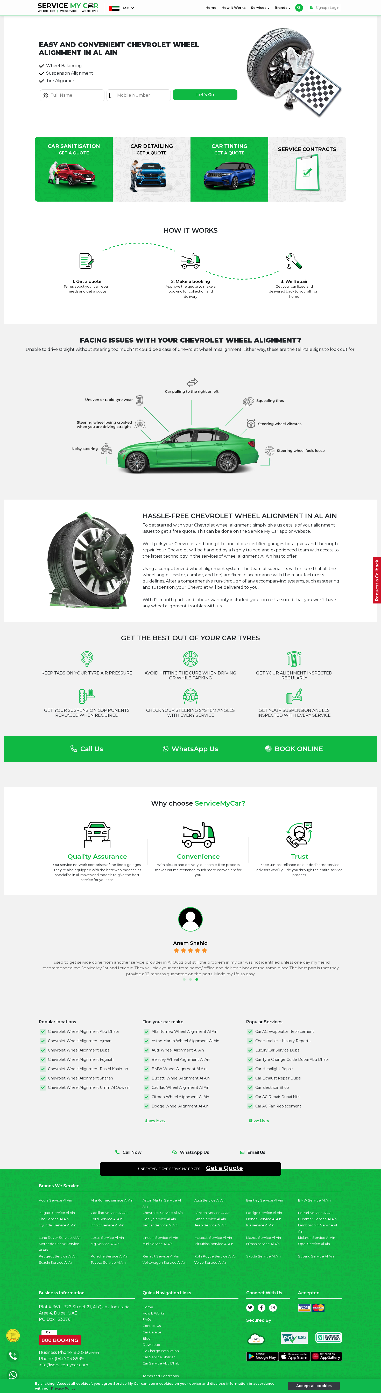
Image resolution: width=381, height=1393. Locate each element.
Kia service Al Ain (260, 1225)
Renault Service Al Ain (161, 1256)
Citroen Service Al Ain (212, 1213)
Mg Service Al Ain (105, 1244)
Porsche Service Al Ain (109, 1256)
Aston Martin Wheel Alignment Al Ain (185, 1041)
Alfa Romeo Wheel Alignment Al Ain (184, 1031)
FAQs (147, 1319)
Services (259, 8)
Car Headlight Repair (274, 1069)
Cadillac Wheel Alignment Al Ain (180, 1087)
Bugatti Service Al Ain (57, 1213)
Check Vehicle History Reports (282, 1041)
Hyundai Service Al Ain (57, 1225)
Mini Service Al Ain (158, 1244)
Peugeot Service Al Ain (58, 1256)
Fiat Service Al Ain (54, 1219)
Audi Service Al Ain (209, 1200)
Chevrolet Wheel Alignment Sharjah (80, 1078)
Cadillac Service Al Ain (109, 1213)
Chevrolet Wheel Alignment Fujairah (81, 1059)
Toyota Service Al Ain (108, 1262)
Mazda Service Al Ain (263, 1238)
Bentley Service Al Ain (264, 1200)
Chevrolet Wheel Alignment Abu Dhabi (83, 1031)
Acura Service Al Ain (55, 1200)
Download (151, 1345)
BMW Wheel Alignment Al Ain (179, 1069)
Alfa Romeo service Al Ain (112, 1200)
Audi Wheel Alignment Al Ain (178, 1050)
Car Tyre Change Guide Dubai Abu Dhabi (292, 1059)
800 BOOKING (59, 1339)
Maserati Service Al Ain (213, 1238)
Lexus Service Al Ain (107, 1238)
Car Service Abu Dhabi (161, 1363)
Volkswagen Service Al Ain (164, 1262)
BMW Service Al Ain (314, 1200)
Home (212, 7)
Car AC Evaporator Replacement (284, 1031)
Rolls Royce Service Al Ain (215, 1256)
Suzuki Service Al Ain (56, 1262)
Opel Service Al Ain (314, 1244)
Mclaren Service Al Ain (316, 1238)
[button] (184, 979)
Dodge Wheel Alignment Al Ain (180, 1106)
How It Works (234, 8)
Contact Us (152, 1326)
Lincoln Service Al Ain (160, 1238)
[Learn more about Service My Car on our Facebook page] (261, 1308)
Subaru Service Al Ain (316, 1256)
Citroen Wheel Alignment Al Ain (180, 1096)
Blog (147, 1338)
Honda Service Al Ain (263, 1219)
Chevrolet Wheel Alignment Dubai (79, 1050)
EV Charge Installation (161, 1351)
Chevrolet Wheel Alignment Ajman (79, 1041)
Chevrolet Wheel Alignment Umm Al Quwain (89, 1087)
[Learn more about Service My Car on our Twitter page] (250, 1308)
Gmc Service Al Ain (210, 1219)
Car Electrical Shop (272, 1087)
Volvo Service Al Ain (210, 1262)
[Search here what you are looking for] (299, 8)
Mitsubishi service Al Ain (213, 1244)
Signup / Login (327, 8)
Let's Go (205, 94)
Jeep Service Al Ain (210, 1225)
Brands (281, 8)
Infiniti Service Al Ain (107, 1225)
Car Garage (152, 1332)
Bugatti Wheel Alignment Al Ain (181, 1078)
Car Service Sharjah (159, 1357)
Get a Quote (224, 1167)
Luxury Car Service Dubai (277, 1050)
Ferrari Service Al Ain (315, 1213)
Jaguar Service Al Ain (160, 1225)
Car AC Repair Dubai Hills (277, 1096)
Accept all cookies (314, 1385)
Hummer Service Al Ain (317, 1219)
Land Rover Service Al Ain (60, 1238)
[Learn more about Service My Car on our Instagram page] (273, 1308)
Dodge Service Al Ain (264, 1213)
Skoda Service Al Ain (263, 1256)
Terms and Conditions (161, 1376)
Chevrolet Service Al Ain (163, 1213)
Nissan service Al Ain (263, 1244)
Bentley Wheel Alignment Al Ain (181, 1059)
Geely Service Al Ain (159, 1219)
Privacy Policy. (63, 1388)
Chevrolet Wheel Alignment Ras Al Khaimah (88, 1069)
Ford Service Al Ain (106, 1219)
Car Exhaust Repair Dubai (278, 1078)
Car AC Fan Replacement (278, 1106)
